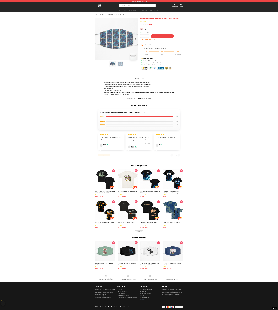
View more (139, 231)
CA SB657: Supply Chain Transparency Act (127, 297)
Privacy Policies (121, 293)
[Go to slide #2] (120, 64)
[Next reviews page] (179, 155)
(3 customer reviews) (151, 21)
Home (96, 14)
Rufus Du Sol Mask (119, 14)
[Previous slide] (97, 39)
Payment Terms (143, 291)
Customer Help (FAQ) (145, 297)
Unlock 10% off (3, 303)
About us (120, 289)
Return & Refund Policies (145, 293)
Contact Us (142, 295)
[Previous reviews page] (171, 155)
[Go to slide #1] (112, 64)
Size (141, 27)
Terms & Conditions (122, 291)
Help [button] (275, 308)
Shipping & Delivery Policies (146, 289)
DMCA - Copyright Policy (123, 295)
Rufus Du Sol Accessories (106, 14)
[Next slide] (135, 39)
